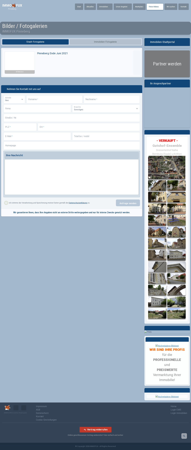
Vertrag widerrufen (97, 429)
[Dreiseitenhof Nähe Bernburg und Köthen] (167, 238)
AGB (38, 409)
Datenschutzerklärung (78, 203)
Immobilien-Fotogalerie (105, 41)
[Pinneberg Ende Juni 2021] (136, 62)
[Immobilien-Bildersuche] (184, 436)
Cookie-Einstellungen (46, 419)
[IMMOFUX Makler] (167, 345)
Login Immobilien (179, 413)
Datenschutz (42, 413)
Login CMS (176, 409)
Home (173, 406)
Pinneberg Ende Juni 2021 (52, 53)
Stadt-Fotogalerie (35, 41)
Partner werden (167, 64)
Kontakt (40, 416)
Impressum (41, 406)
